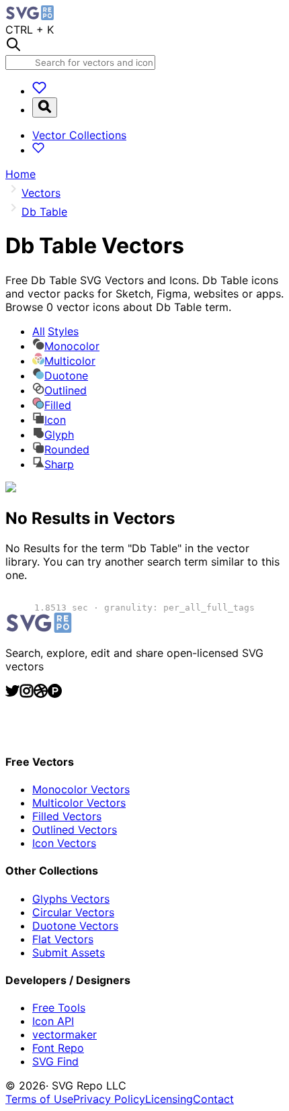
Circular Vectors (73, 912)
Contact (213, 1099)
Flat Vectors (62, 939)
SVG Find (55, 1061)
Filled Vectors (66, 816)
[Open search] (44, 107)
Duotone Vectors (75, 925)
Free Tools (58, 1007)
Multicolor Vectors (79, 802)
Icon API (53, 1021)
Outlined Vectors (74, 829)
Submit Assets (68, 952)
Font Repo (58, 1048)
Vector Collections (79, 135)
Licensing (169, 1099)
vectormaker (64, 1034)
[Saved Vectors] (39, 90)
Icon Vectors (64, 843)
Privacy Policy (109, 1099)
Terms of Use (39, 1099)
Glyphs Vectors (71, 898)
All (55, 331)
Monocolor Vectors (81, 789)
